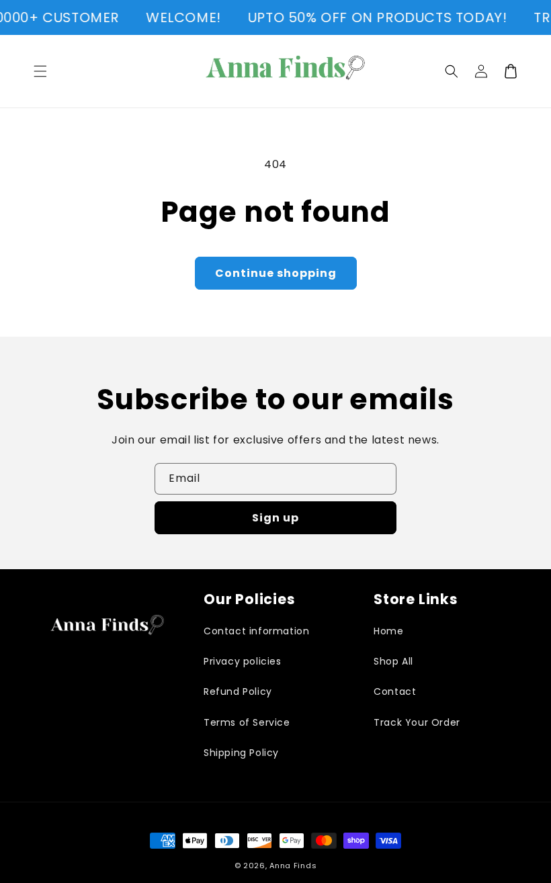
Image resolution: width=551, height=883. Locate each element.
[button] (40, 71)
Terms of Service (247, 722)
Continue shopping (276, 273)
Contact (395, 691)
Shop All (393, 661)
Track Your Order (417, 722)
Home (388, 631)
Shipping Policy (241, 752)
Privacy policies (243, 661)
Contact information (256, 631)
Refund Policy (238, 691)
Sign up (275, 517)
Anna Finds (292, 865)
